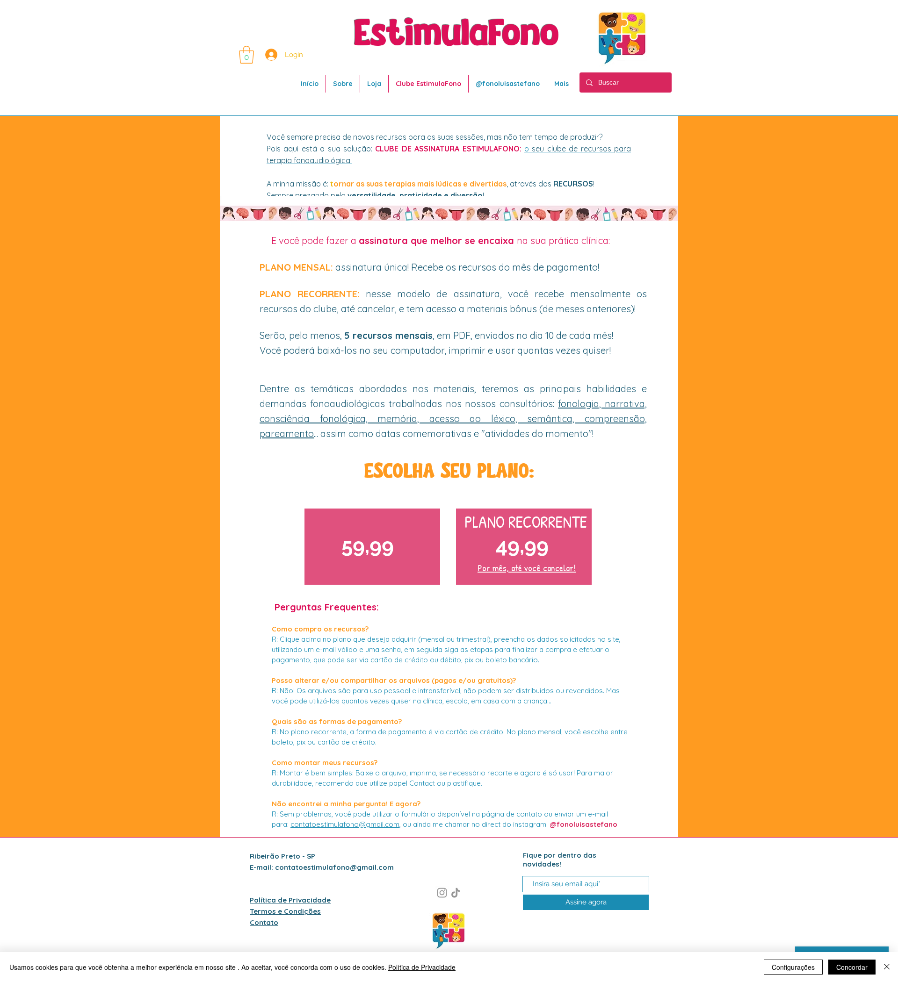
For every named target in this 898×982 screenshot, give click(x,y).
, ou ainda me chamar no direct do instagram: (508, 824)
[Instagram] (442, 892)
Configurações (793, 967)
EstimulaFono (456, 34)
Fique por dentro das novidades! (559, 859)
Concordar (852, 967)
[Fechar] (886, 967)
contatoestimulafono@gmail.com (344, 824)
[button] (246, 55)
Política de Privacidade (422, 967)
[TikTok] (455, 892)
